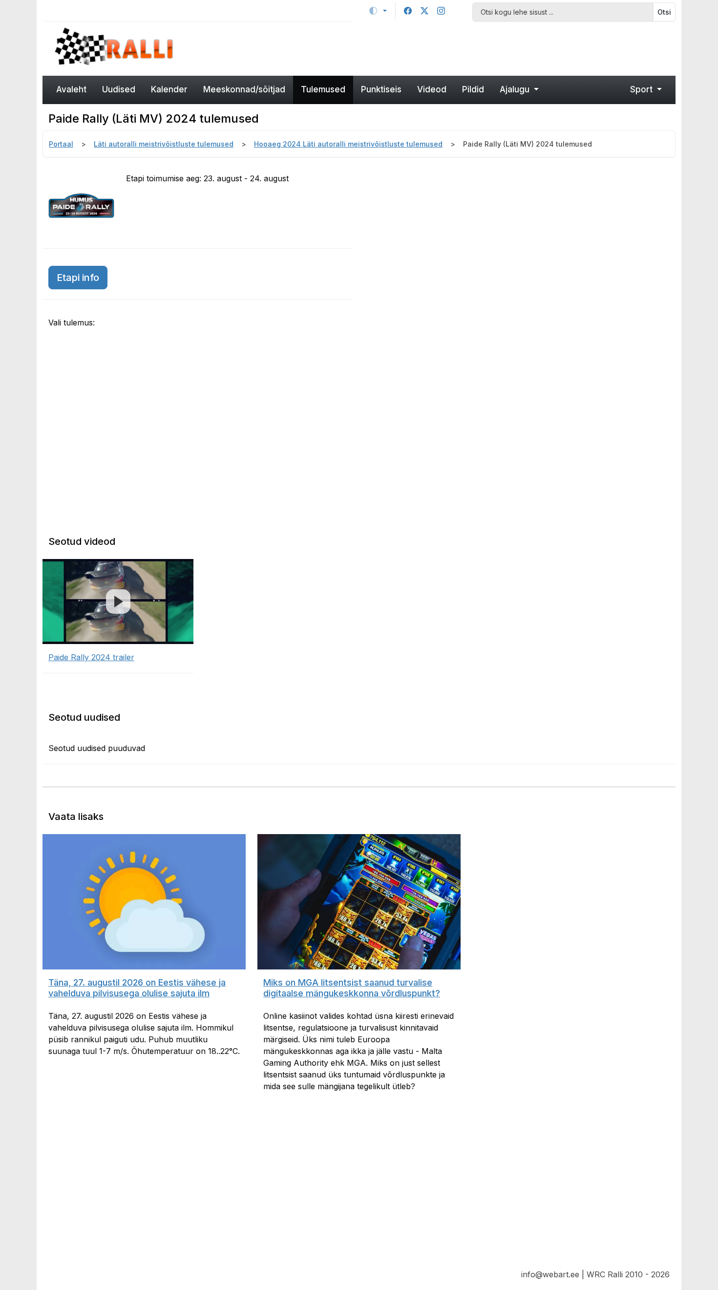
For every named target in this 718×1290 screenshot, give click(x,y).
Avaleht (71, 89)
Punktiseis (381, 89)
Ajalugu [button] (516, 89)
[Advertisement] (440, 47)
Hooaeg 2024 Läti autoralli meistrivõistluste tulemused (348, 144)
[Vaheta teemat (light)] (378, 10)
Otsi (664, 12)
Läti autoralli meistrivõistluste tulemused (163, 144)
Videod (431, 89)
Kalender (169, 89)
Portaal (61, 144)
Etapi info (78, 277)
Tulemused (323, 89)
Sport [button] (642, 89)
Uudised (118, 89)
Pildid (473, 89)
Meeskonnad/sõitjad (244, 89)
